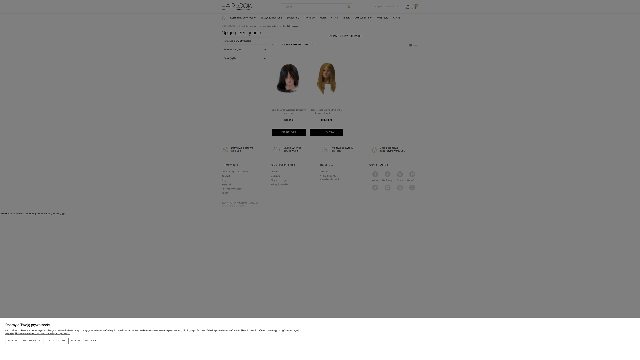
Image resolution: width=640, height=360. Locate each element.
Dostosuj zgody (55, 341)
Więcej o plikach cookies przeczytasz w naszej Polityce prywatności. (37, 333)
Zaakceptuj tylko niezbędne (24, 341)
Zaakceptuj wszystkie (83, 341)
